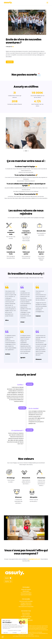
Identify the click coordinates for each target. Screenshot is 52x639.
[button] (2, 636)
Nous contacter (26, 613)
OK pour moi (23, 632)
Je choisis (15, 632)
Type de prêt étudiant (26, 594)
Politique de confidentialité (37, 632)
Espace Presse (26, 615)
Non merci (6, 632)
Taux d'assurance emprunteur (26, 606)
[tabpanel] (26, 133)
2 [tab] (26, 151)
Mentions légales (26, 618)
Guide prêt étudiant (26, 589)
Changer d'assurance (26, 603)
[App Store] (26, 578)
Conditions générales (26, 616)
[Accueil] (8, 3)
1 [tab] (24, 151)
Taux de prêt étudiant (26, 593)
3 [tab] (28, 151)
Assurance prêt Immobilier (26, 601)
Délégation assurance (26, 605)
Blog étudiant (26, 591)
